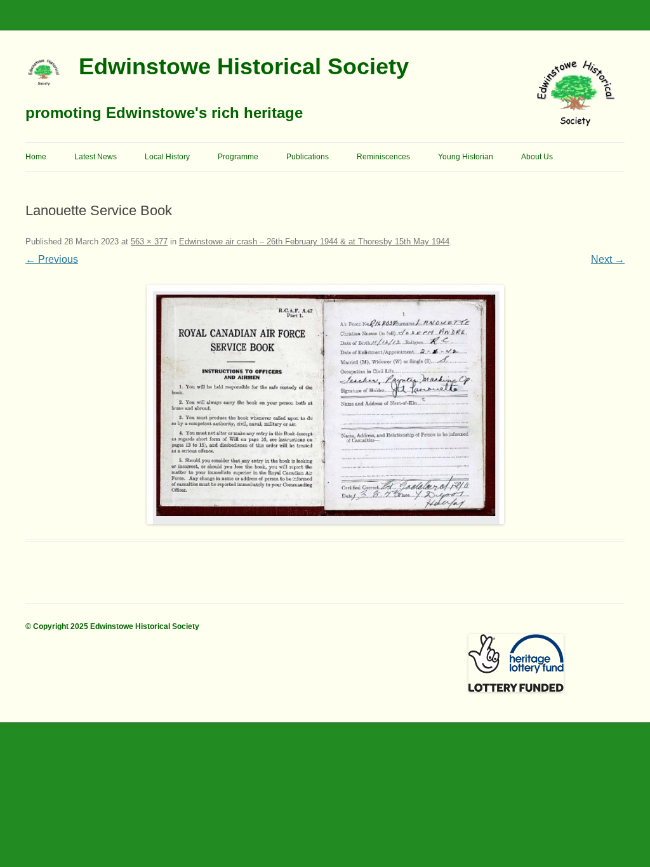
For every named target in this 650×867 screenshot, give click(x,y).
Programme (238, 156)
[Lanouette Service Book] (325, 404)
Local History (167, 156)
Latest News (95, 156)
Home (35, 156)
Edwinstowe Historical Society (244, 66)
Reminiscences (383, 156)
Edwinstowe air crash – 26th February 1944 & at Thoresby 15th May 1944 (314, 241)
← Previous (51, 259)
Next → (608, 259)
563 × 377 (149, 241)
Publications (307, 156)
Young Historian (465, 156)
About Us (537, 156)
